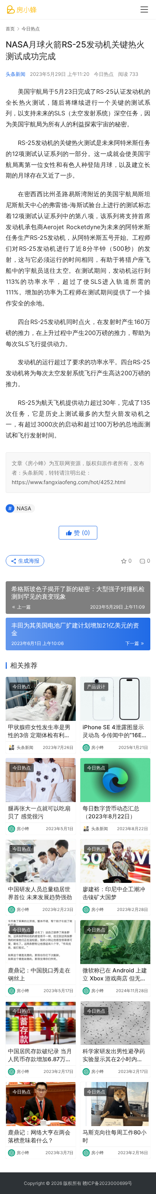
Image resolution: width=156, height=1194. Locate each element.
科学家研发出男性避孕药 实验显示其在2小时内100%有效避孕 (114, 1055)
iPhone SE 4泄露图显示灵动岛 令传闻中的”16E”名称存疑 (113, 731)
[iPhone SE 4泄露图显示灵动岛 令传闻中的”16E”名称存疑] (115, 699)
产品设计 (96, 686)
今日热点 (104, 74)
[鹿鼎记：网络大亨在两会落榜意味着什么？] (41, 1104)
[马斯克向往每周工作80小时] (115, 1104)
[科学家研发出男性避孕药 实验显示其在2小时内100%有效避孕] (115, 1023)
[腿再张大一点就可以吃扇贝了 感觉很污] (41, 780)
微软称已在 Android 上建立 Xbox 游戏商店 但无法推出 (115, 974)
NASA (24, 508)
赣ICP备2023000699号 (107, 1183)
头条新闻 (15, 74)
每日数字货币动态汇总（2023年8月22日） (111, 812)
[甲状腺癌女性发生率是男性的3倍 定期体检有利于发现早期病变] (41, 699)
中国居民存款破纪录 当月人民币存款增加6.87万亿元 (40, 1055)
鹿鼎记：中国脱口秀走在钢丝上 (39, 974)
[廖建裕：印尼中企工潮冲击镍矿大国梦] (115, 861)
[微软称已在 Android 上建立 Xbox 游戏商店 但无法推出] (115, 942)
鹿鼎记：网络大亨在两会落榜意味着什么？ (39, 1136)
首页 (10, 28)
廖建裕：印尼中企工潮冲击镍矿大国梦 (114, 893)
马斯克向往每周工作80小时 (115, 1136)
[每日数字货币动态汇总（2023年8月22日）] (115, 780)
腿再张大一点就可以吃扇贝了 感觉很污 (39, 812)
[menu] (144, 9)
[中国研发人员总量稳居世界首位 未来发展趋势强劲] (41, 861)
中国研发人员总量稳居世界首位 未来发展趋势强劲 (40, 893)
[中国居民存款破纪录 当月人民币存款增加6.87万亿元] (41, 1023)
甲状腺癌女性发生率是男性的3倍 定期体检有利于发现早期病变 (39, 731)
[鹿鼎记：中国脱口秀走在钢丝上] (41, 942)
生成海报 (28, 560)
